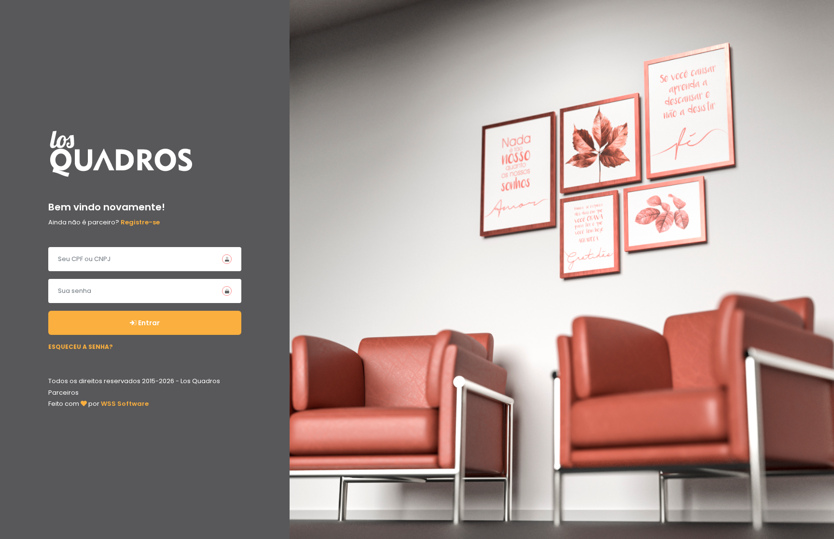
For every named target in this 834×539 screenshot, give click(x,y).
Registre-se (140, 222)
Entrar (148, 323)
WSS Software (125, 403)
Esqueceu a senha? (80, 347)
